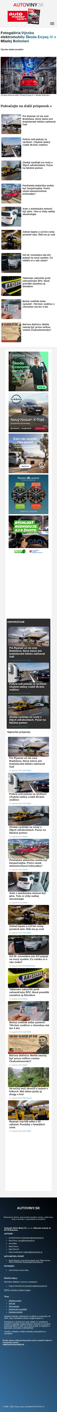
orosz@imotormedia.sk (26, 1240)
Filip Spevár (27, 1098)
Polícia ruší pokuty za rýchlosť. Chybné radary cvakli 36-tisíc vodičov (36, 142)
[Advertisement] (28, 584)
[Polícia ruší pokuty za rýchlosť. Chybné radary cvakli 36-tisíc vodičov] (11, 156)
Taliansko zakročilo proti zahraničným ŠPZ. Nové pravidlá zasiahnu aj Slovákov (36, 282)
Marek (25, 726)
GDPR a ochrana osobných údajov (17, 1290)
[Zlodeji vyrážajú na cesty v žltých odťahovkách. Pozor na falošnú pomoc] (11, 179)
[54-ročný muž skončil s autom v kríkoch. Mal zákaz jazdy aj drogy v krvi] (28, 1087)
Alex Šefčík (27, 660)
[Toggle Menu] (52, 23)
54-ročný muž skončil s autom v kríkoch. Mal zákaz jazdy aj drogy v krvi (28, 1091)
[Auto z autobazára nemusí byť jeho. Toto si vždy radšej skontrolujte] (11, 225)
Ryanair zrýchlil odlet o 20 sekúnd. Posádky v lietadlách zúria (27, 1124)
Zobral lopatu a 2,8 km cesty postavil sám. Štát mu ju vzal (39, 233)
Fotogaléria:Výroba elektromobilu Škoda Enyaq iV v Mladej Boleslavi (28, 37)
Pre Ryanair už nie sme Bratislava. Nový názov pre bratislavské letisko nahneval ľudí (39, 120)
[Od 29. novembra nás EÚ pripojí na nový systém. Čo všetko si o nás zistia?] (11, 272)
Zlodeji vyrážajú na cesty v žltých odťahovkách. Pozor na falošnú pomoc (38, 165)
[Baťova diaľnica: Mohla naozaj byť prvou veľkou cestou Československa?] (11, 341)
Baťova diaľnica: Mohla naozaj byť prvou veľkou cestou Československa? (37, 327)
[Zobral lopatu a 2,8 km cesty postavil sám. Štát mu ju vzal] (11, 248)
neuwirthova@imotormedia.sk (36, 1286)
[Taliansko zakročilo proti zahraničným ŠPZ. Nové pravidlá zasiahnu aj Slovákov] (11, 295)
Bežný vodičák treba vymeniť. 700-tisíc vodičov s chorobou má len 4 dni (38, 304)
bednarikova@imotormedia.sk (32, 1238)
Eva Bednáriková (29, 966)
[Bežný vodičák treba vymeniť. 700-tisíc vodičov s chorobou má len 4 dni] (11, 318)
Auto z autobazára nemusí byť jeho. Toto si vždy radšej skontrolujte (39, 211)
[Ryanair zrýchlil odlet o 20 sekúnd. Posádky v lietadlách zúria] (28, 1120)
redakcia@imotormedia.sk (32, 1252)
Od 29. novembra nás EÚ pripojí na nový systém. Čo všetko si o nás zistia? (38, 258)
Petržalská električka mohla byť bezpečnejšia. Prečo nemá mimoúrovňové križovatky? (38, 189)
